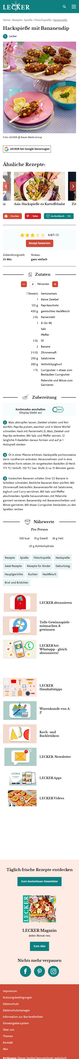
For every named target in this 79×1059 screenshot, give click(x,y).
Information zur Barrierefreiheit (23, 1016)
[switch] (57, 409)
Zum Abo (39, 946)
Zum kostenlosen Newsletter (39, 881)
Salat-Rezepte (13, 566)
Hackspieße (60, 20)
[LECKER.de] (16, 6)
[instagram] (53, 971)
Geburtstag (63, 566)
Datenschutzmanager (16, 1010)
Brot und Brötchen (16, 582)
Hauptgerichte (14, 574)
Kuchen (32, 574)
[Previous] (6, 186)
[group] (39, 191)
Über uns (8, 1029)
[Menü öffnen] (74, 6)
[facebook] (25, 971)
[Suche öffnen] (64, 7)
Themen (8, 1036)
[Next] (73, 186)
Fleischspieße (42, 20)
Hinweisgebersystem (16, 1023)
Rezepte (17, 20)
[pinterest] (39, 971)
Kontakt (8, 1042)
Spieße (28, 20)
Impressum (10, 991)
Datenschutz (11, 1004)
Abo (5, 1049)
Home (6, 20)
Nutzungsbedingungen (17, 997)
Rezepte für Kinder (39, 566)
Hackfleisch (49, 574)
